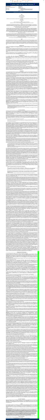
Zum (20, 9)
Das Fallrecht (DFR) (23, 419)
